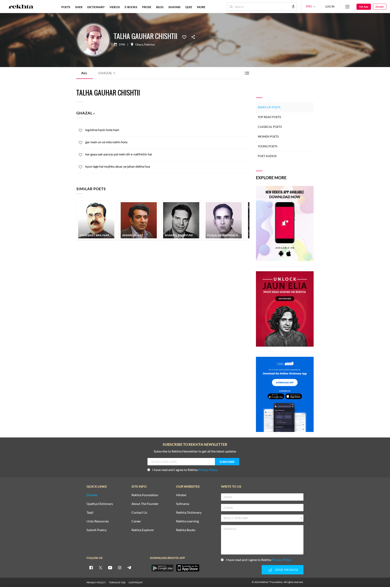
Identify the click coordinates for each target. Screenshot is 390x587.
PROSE (146, 7)
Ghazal (106, 73)
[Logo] (21, 7)
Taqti (90, 512)
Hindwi (181, 495)
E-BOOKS (131, 7)
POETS (65, 7)
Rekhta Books (185, 530)
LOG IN (330, 6)
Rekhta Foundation (144, 495)
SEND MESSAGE (286, 569)
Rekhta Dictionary (189, 512)
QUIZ (188, 7)
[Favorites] (184, 36)
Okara (139, 44)
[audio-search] (293, 6)
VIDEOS (114, 7)
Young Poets (267, 146)
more (201, 7)
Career (136, 521)
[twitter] (100, 567)
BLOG (160, 7)
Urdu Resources (98, 521)
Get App (363, 6)
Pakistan (149, 44)
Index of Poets (269, 107)
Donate (380, 6)
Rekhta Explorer (142, 530)
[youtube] (110, 567)
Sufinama (182, 504)
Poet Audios (267, 156)
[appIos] (187, 568)
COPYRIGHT (136, 582)
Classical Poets (270, 126)
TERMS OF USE (117, 582)
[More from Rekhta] (347, 6)
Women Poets (268, 136)
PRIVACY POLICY (96, 582)
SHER (78, 7)
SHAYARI (174, 7)
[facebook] (91, 567)
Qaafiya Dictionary (100, 504)
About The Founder (145, 504)
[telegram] (129, 567)
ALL (84, 73)
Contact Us (139, 512)
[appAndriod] (162, 568)
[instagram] (119, 567)
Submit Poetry (97, 530)
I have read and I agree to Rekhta (185, 470)
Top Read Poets (269, 117)
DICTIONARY (96, 7)
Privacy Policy (208, 470)
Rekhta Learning (187, 521)
